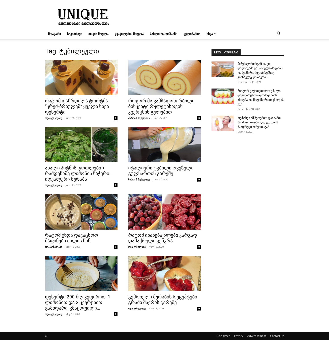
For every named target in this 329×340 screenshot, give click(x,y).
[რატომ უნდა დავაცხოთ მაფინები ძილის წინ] (81, 212)
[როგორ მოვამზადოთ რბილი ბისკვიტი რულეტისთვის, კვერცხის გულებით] (164, 77)
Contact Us (277, 336)
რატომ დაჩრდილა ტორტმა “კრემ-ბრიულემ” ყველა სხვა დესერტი (77, 106)
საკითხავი (74, 34)
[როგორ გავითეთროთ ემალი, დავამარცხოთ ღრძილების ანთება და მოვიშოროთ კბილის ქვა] (223, 96)
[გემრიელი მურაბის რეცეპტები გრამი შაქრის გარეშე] (164, 273)
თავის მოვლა (98, 34)
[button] (278, 34)
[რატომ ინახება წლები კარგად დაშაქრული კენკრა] (164, 212)
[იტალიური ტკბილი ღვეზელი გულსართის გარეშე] (164, 145)
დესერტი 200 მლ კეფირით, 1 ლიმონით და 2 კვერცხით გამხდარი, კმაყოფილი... (77, 302)
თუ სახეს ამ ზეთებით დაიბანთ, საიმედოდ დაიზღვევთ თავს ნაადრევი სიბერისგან (259, 122)
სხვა (210, 34)
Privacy (238, 336)
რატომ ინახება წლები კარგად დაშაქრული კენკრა (162, 237)
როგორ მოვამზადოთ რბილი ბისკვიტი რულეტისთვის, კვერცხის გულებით (161, 106)
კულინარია (192, 34)
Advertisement (256, 336)
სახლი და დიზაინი (163, 34)
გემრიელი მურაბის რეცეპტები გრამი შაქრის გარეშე (162, 299)
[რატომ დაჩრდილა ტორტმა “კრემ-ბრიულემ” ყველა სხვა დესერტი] (81, 77)
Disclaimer (223, 336)
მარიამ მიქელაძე (139, 118)
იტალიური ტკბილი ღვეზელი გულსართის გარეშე (161, 170)
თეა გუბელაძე (53, 118)
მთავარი (54, 34)
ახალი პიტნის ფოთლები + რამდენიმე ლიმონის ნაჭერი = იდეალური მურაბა (79, 173)
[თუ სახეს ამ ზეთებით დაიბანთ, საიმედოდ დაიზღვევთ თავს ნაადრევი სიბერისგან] (223, 123)
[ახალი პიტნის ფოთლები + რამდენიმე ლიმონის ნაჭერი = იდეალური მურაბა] (81, 145)
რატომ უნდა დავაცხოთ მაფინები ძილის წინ (71, 237)
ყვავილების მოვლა (129, 34)
